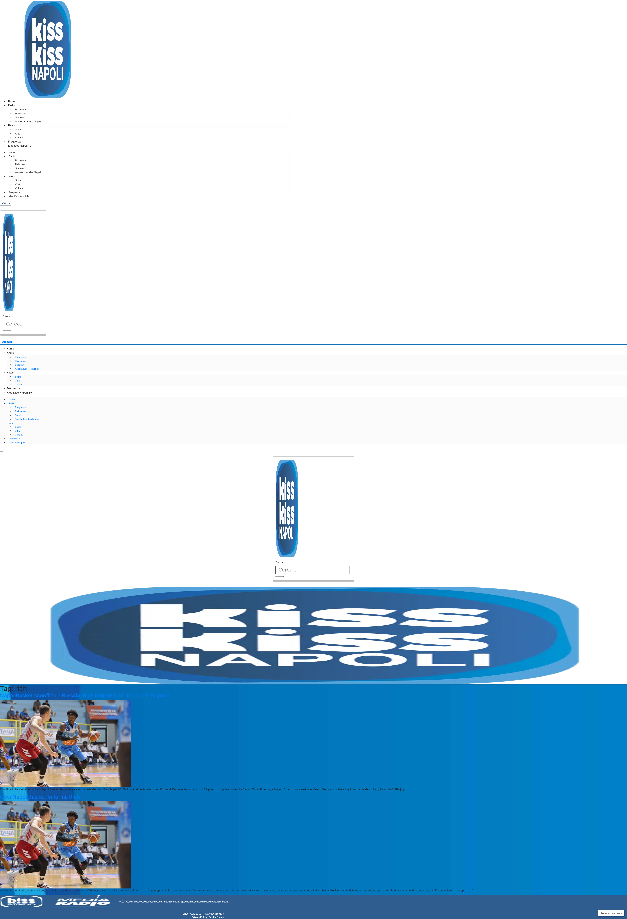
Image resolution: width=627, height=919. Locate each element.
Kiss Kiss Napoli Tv (19, 145)
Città (17, 133)
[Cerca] (7, 330)
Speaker (19, 117)
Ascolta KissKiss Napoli (28, 121)
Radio (11, 105)
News (11, 125)
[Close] (23, 334)
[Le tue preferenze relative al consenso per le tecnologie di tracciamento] (611, 913)
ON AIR (7, 341)
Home (12, 101)
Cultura (19, 137)
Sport (18, 129)
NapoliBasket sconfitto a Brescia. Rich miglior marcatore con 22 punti (85, 695)
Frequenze (14, 141)
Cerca (6, 316)
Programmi (21, 109)
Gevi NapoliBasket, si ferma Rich (40, 797)
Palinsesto (20, 113)
